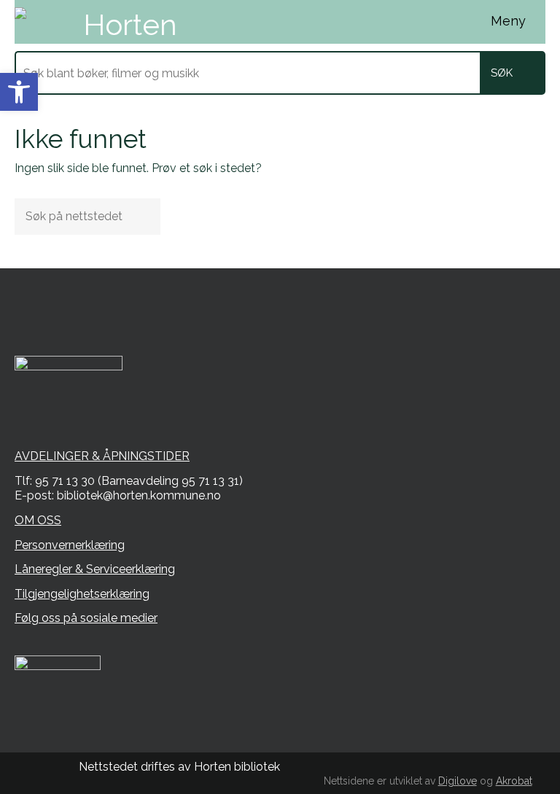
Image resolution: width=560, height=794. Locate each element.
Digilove (457, 781)
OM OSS (38, 520)
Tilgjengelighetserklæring (82, 594)
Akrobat (514, 781)
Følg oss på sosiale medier (86, 618)
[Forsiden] (124, 21)
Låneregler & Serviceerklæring (95, 569)
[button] (19, 92)
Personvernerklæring (70, 545)
